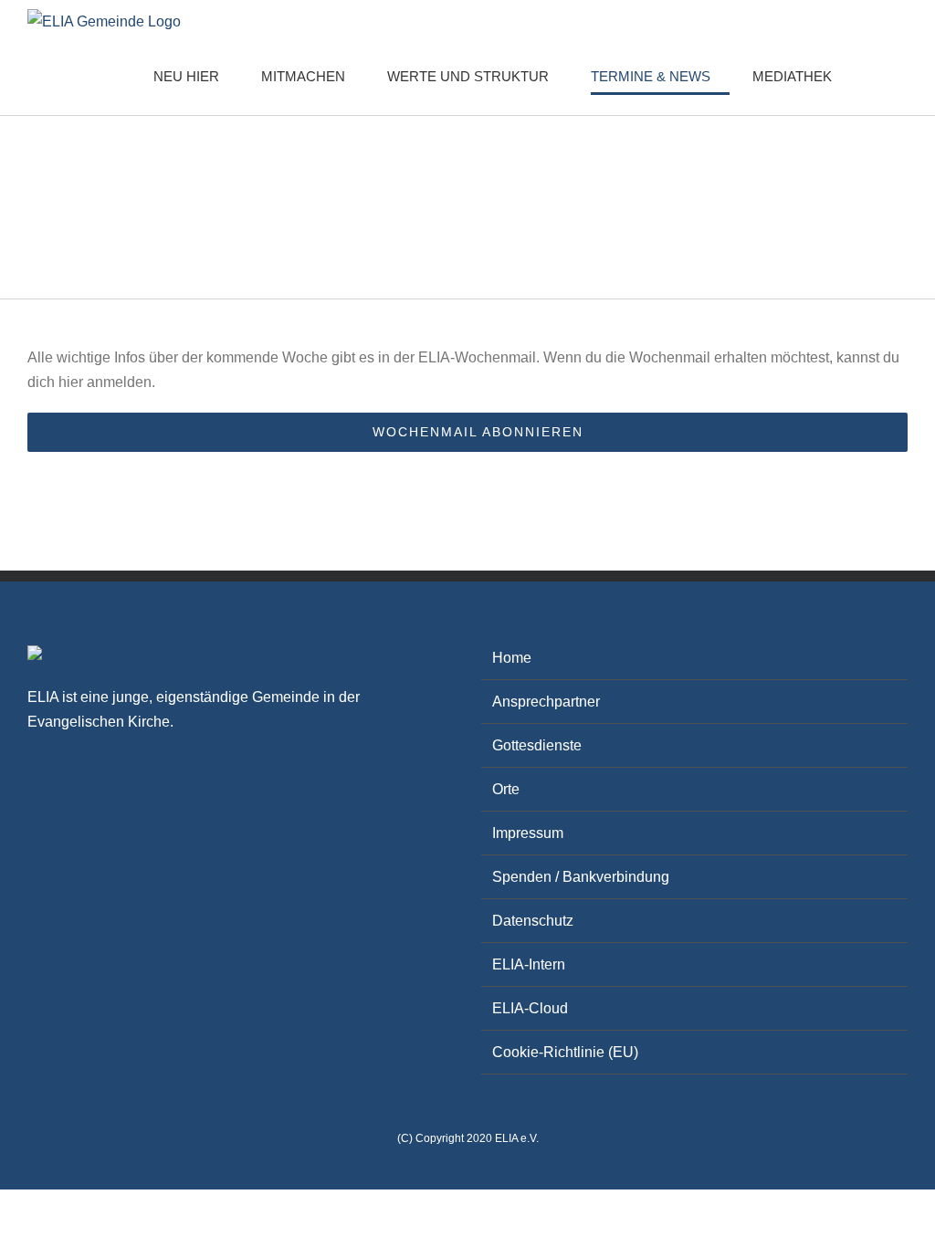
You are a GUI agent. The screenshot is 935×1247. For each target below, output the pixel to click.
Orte (506, 789)
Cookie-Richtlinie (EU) (565, 1052)
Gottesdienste (537, 745)
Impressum (527, 833)
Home (511, 657)
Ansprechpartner (546, 701)
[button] (879, 76)
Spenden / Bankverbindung (580, 877)
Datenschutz (532, 920)
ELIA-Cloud (530, 1008)
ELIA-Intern (528, 964)
